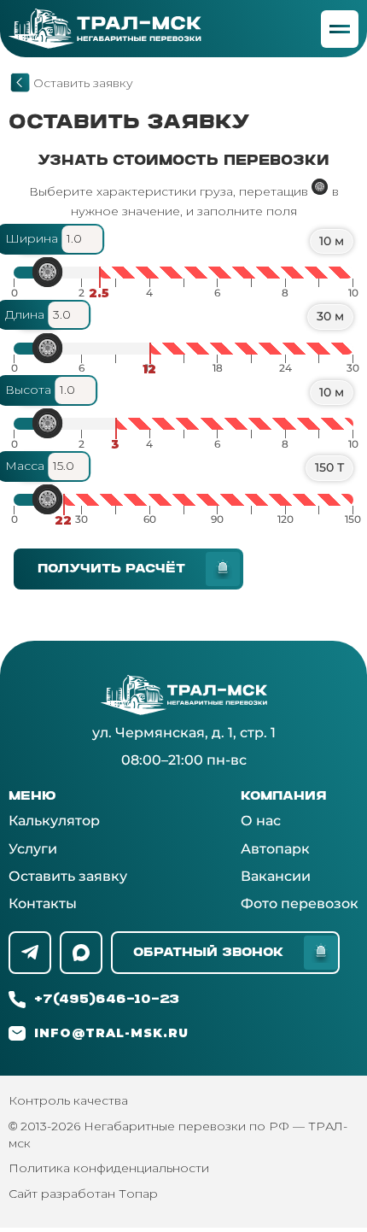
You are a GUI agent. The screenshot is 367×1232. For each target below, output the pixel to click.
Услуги (33, 849)
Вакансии (276, 876)
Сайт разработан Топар (83, 1193)
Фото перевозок (299, 903)
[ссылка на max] (81, 952)
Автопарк (275, 849)
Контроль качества (68, 1100)
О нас (261, 821)
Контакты (43, 903)
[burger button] (339, 29)
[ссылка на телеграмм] (30, 952)
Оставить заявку (68, 876)
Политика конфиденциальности (109, 1168)
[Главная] (20, 82)
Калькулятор (54, 821)
